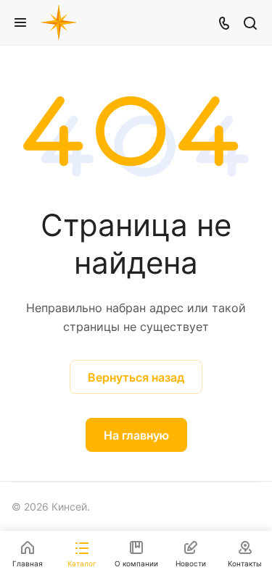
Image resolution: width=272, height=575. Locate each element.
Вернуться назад (136, 377)
